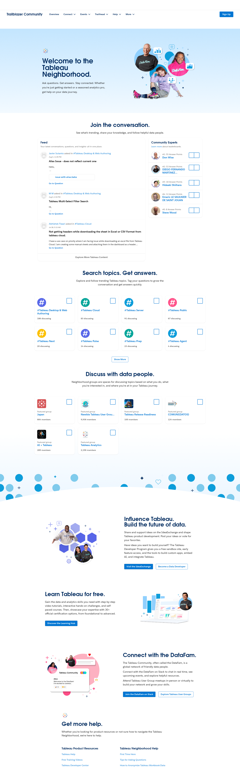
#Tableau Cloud (83, 223)
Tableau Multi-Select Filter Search (68, 201)
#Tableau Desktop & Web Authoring (92, 153)
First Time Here (128, 754)
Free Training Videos (72, 759)
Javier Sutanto (56, 153)
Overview (54, 14)
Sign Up (226, 14)
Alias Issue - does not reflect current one (72, 161)
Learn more (156, 146)
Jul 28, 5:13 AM (55, 227)
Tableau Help (68, 754)
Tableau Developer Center (75, 765)
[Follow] (191, 155)
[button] (91, 257)
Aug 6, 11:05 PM (55, 157)
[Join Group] (69, 401)
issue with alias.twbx (66, 177)
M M (51, 193)
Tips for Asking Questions (133, 759)
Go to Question (56, 183)
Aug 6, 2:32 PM (54, 197)
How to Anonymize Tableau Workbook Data (142, 765)
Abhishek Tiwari (57, 223)
